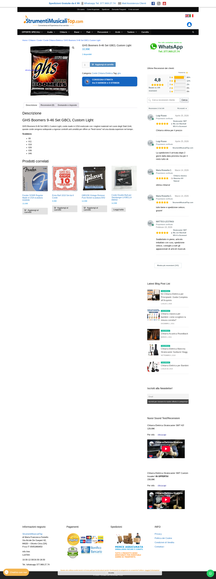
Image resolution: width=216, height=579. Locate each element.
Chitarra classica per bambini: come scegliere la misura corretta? (173, 317)
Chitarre (63, 32)
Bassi (76, 32)
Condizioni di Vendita (164, 542)
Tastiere (130, 32)
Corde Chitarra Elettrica (52, 40)
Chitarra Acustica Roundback (174, 333)
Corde (39, 40)
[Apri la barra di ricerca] (193, 32)
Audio (50, 32)
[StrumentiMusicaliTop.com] (171, 202)
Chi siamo (80, 9)
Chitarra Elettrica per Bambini (174, 365)
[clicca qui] (162, 435)
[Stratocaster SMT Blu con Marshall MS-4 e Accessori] (171, 123)
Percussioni (103, 32)
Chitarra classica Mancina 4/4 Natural (180, 178)
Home (24, 40)
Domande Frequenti (119, 9)
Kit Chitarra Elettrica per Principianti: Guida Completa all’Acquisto (174, 297)
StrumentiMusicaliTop (32, 534)
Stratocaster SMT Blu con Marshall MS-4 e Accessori (180, 123)
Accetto (111, 573)
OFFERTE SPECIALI (31, 32)
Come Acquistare (93, 9)
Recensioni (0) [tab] (47, 105)
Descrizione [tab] (31, 105)
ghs (119, 73)
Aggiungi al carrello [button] (31, 211)
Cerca (184, 100)
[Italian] (191, 16)
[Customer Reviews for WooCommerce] (186, 73)
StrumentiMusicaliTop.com (182, 148)
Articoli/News (165, 291)
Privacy (158, 534)
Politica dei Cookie (163, 538)
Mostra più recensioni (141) (168, 265)
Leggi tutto (119, 210)
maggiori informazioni (152, 570)
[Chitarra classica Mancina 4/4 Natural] (172, 178)
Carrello (145, 32)
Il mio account (133, 9)
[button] (73, 47)
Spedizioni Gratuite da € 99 (64, 3)
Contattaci (159, 547)
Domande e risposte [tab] (67, 105)
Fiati (88, 32)
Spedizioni (105, 9)
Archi (117, 32)
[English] (187, 16)
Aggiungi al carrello (104, 64)
